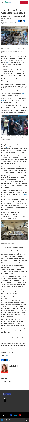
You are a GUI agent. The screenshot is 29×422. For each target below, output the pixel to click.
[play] (2, 420)
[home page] (7, 394)
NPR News (8, 355)
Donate (24, 2)
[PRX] (15, 415)
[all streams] (27, 420)
